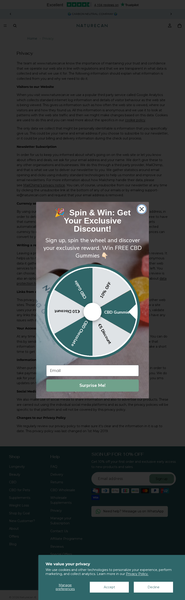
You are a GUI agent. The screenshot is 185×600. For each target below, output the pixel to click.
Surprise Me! (92, 385)
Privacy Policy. (137, 574)
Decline (154, 587)
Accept (109, 587)
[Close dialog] (141, 209)
